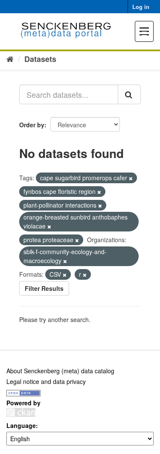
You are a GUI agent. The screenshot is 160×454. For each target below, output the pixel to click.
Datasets (40, 58)
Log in (140, 7)
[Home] (10, 58)
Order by (31, 124)
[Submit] (129, 94)
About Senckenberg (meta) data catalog (60, 370)
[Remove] (131, 178)
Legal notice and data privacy (46, 381)
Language (21, 425)
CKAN (20, 412)
